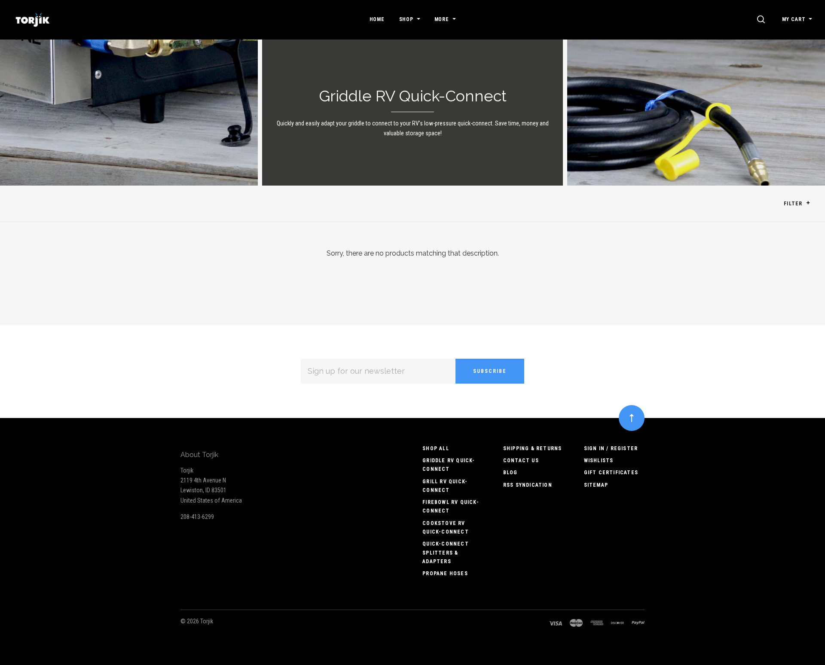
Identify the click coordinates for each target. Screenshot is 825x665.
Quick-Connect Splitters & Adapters (445, 552)
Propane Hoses (445, 573)
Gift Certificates (611, 473)
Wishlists (599, 461)
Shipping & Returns (532, 448)
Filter (794, 204)
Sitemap (596, 485)
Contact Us (521, 461)
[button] (808, 202)
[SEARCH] (762, 19)
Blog (510, 473)
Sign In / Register (611, 448)
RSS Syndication (527, 485)
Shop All (435, 448)
